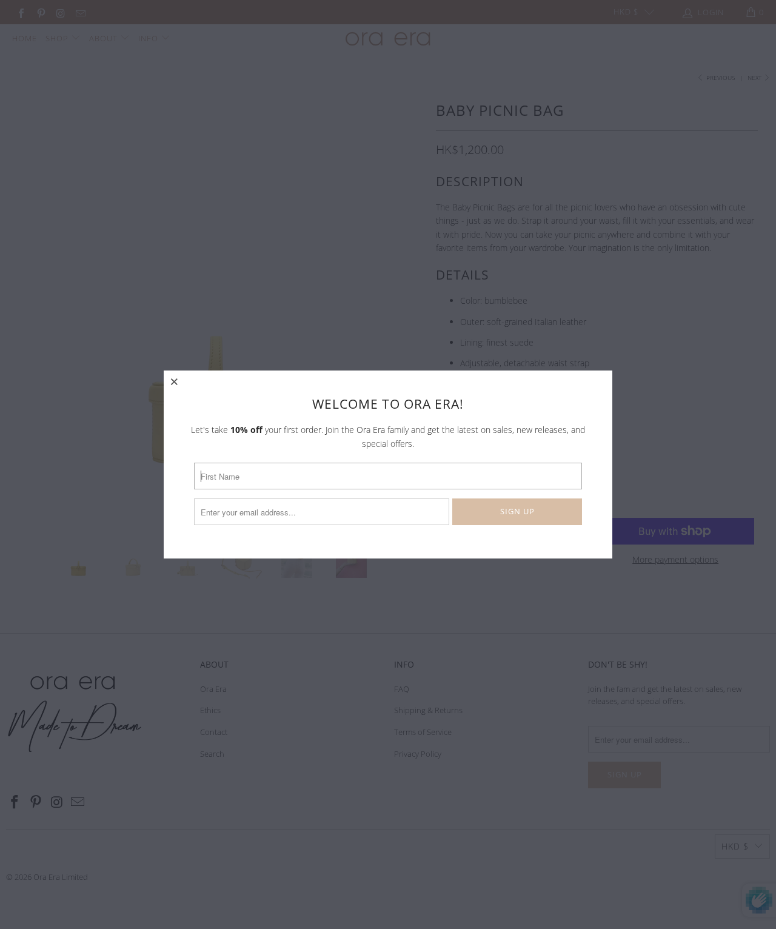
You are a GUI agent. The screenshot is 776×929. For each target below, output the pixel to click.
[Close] (175, 381)
